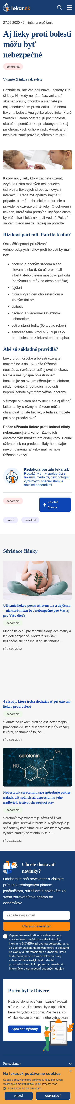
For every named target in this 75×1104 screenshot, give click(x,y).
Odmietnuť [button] (53, 1095)
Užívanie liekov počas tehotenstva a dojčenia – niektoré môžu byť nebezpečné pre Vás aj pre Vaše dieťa (36, 610)
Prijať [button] (18, 1095)
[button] (37, 1088)
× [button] (70, 1071)
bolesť (10, 520)
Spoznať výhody (24, 1029)
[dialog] (37, 1085)
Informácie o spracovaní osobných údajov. (37, 968)
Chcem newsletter (36, 926)
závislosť (30, 520)
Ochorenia (13, 66)
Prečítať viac (49, 1084)
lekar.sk (49, 956)
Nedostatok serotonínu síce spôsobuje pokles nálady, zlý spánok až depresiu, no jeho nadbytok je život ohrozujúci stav (36, 797)
